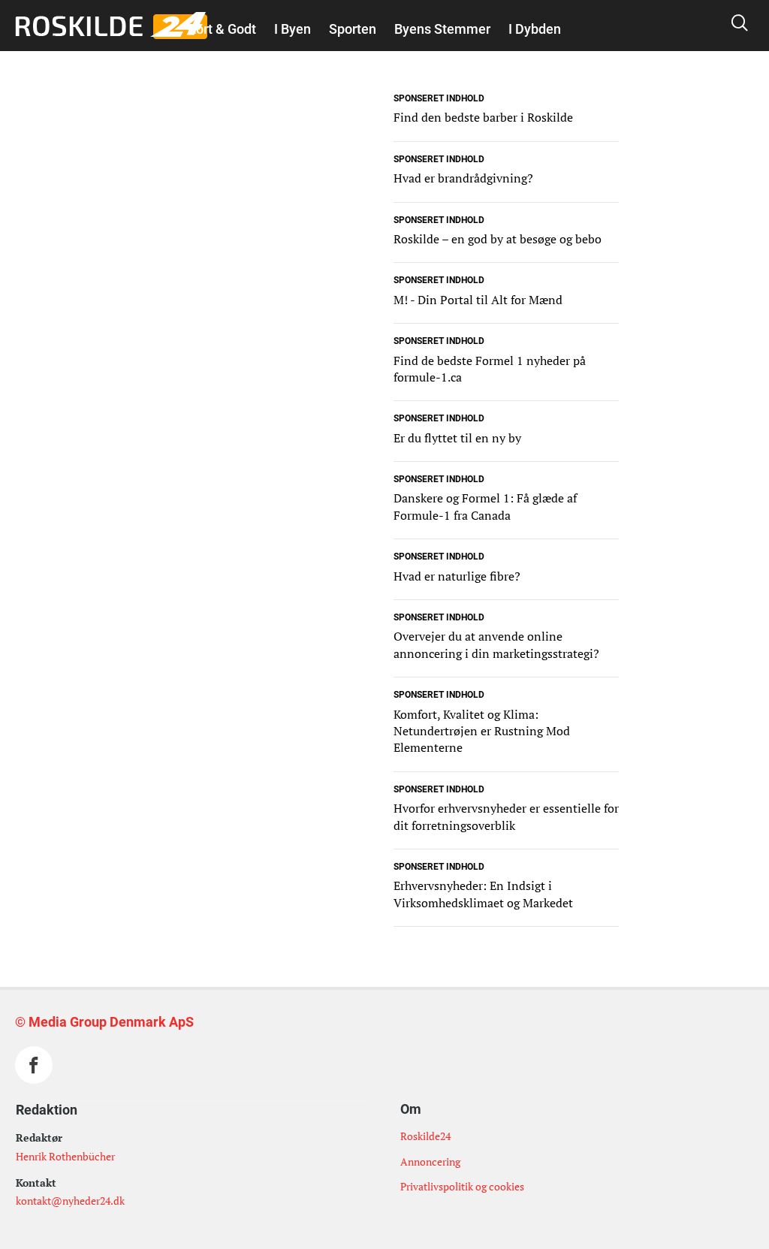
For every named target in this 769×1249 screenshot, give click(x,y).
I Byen (292, 29)
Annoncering (430, 1161)
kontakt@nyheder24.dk (70, 1200)
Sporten (352, 29)
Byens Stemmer (442, 29)
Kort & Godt (222, 29)
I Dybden (534, 29)
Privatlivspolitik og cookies (462, 1186)
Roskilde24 (425, 1136)
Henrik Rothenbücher (65, 1156)
